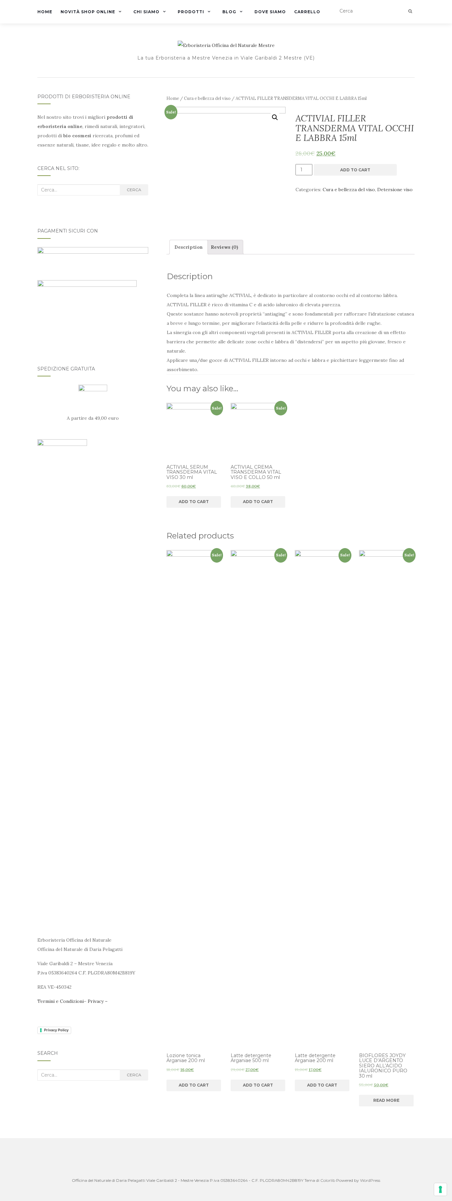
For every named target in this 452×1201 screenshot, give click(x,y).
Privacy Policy (56, 1030)
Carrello (307, 11)
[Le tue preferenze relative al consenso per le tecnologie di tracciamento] (440, 1189)
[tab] (188, 247)
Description (188, 247)
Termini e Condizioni (60, 1001)
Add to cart (355, 169)
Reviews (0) (224, 247)
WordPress (370, 1180)
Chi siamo (146, 11)
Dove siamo (270, 11)
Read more (386, 1100)
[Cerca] (410, 11)
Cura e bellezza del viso (207, 98)
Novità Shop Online (88, 11)
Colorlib (327, 1180)
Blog (229, 11)
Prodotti (191, 11)
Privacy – (98, 1001)
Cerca (134, 189)
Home (44, 11)
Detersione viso (395, 190)
